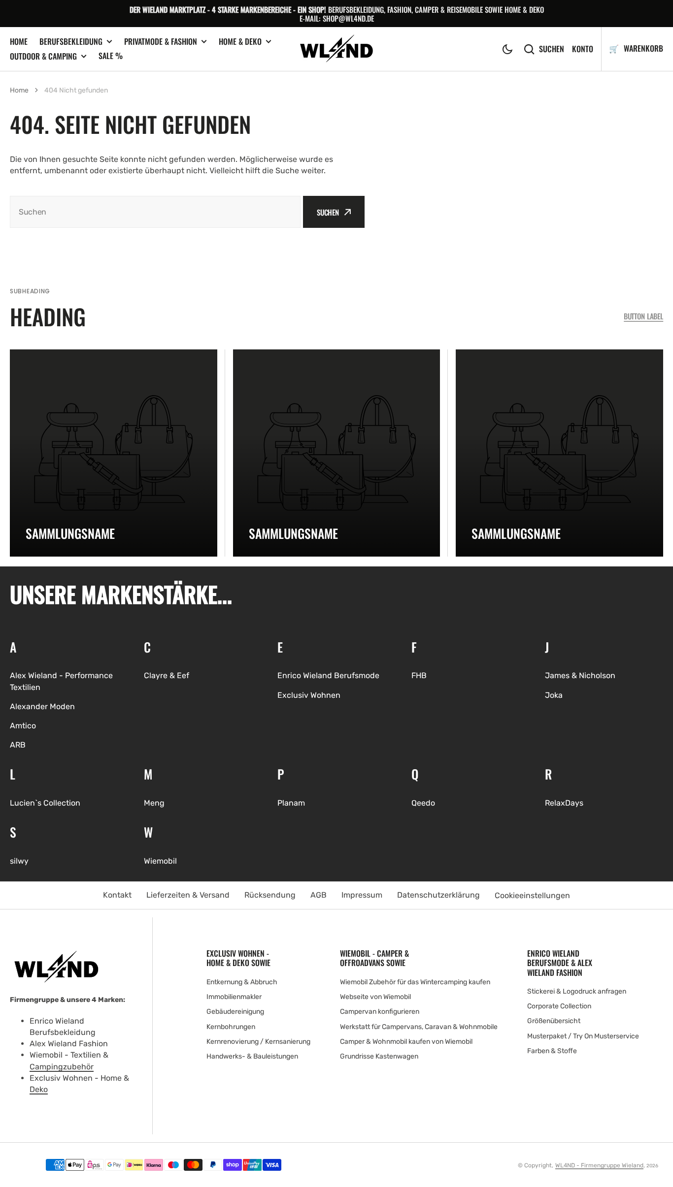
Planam (291, 803)
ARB (18, 745)
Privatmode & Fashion (160, 41)
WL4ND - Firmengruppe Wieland (599, 1165)
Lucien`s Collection (45, 803)
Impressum (361, 895)
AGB (318, 895)
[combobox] (155, 212)
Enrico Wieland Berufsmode (328, 675)
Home (19, 41)
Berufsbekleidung (70, 41)
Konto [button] (582, 49)
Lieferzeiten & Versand (188, 895)
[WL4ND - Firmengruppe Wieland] (336, 49)
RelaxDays (564, 803)
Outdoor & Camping (43, 56)
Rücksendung (270, 895)
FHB (419, 675)
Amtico (23, 725)
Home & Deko (240, 41)
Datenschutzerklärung (438, 895)
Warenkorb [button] (642, 48)
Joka (554, 695)
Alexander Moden (42, 706)
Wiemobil (160, 861)
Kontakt (117, 895)
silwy (19, 861)
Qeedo (423, 803)
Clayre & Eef (166, 675)
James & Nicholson (580, 675)
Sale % (111, 56)
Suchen (551, 49)
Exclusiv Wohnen (308, 695)
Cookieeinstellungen (532, 895)
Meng (154, 803)
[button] (507, 49)
